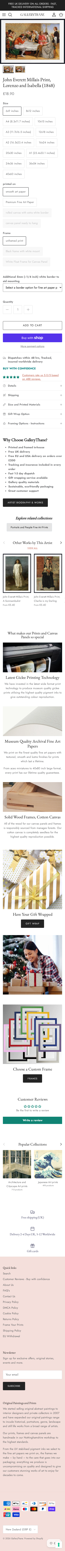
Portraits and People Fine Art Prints (29, 527)
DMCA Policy (10, 1308)
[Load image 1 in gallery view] (32, 41)
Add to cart (32, 325)
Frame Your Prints (13, 1325)
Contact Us (9, 1296)
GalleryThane (17, 1538)
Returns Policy (11, 1319)
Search (7, 1273)
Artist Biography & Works (25, 502)
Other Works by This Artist (32, 543)
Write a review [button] (32, 1120)
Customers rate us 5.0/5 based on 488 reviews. (40, 377)
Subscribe (14, 1386)
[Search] (12, 15)
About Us (8, 1285)
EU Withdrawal (11, 1336)
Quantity (8, 302)
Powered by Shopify (33, 1538)
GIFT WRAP (32, 923)
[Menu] (4, 15)
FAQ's (6, 1291)
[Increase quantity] (28, 309)
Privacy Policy (11, 1302)
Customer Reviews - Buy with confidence (26, 1279)
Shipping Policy (12, 1331)
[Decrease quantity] (7, 309)
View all (32, 548)
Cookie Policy (11, 1313)
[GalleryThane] (33, 14)
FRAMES (32, 1078)
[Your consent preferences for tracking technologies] (58, 1544)
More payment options (32, 346)
